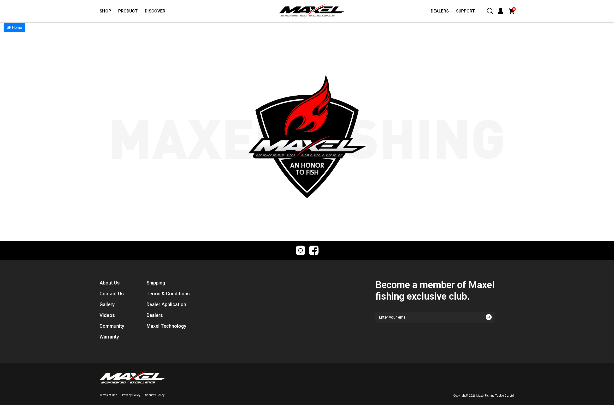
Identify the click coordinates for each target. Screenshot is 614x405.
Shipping (156, 283)
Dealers (155, 315)
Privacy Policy (131, 395)
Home (16, 27)
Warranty (109, 337)
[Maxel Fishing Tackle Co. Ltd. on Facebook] (314, 250)
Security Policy (155, 395)
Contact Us (112, 293)
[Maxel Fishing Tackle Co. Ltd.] (299, 11)
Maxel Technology (166, 326)
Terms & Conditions (168, 293)
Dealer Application (166, 304)
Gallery (107, 304)
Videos (107, 315)
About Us (110, 283)
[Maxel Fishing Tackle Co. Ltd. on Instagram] (300, 250)
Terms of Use (108, 395)
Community (112, 326)
